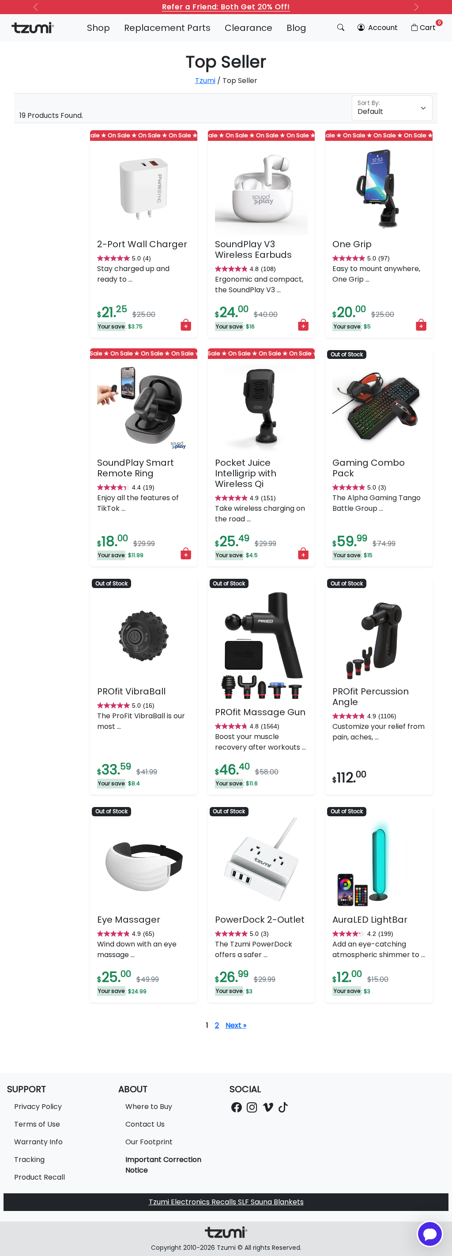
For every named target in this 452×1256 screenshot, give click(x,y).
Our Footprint (149, 1142)
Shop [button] (98, 28)
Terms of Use (37, 1124)
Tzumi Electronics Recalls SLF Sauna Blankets (226, 1202)
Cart (430, 26)
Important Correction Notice (163, 1164)
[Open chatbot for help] (430, 1234)
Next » (236, 1025)
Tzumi (205, 80)
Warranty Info (38, 1142)
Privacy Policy (38, 1106)
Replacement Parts (167, 28)
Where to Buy (148, 1106)
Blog (296, 28)
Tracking (29, 1159)
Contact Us (145, 1124)
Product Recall (39, 1177)
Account (382, 28)
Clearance (248, 28)
